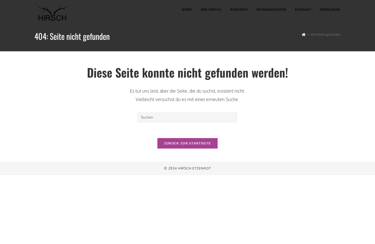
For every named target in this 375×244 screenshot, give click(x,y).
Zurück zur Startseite (187, 143)
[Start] (304, 34)
